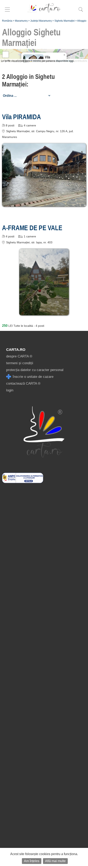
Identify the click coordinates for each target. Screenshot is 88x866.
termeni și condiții (19, 363)
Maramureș (21, 20)
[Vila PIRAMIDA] (44, 203)
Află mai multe (55, 861)
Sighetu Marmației (64, 20)
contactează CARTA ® (23, 383)
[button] (64, 55)
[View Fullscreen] (5, 54)
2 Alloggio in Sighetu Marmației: (28, 80)
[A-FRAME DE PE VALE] (44, 312)
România (7, 20)
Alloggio (81, 20)
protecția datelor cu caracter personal (34, 370)
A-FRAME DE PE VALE (32, 228)
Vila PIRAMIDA (21, 117)
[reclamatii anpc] (22, 482)
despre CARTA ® (19, 356)
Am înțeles (31, 861)
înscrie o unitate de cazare (32, 377)
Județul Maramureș (41, 20)
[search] (80, 11)
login (9, 390)
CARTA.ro (15, 350)
